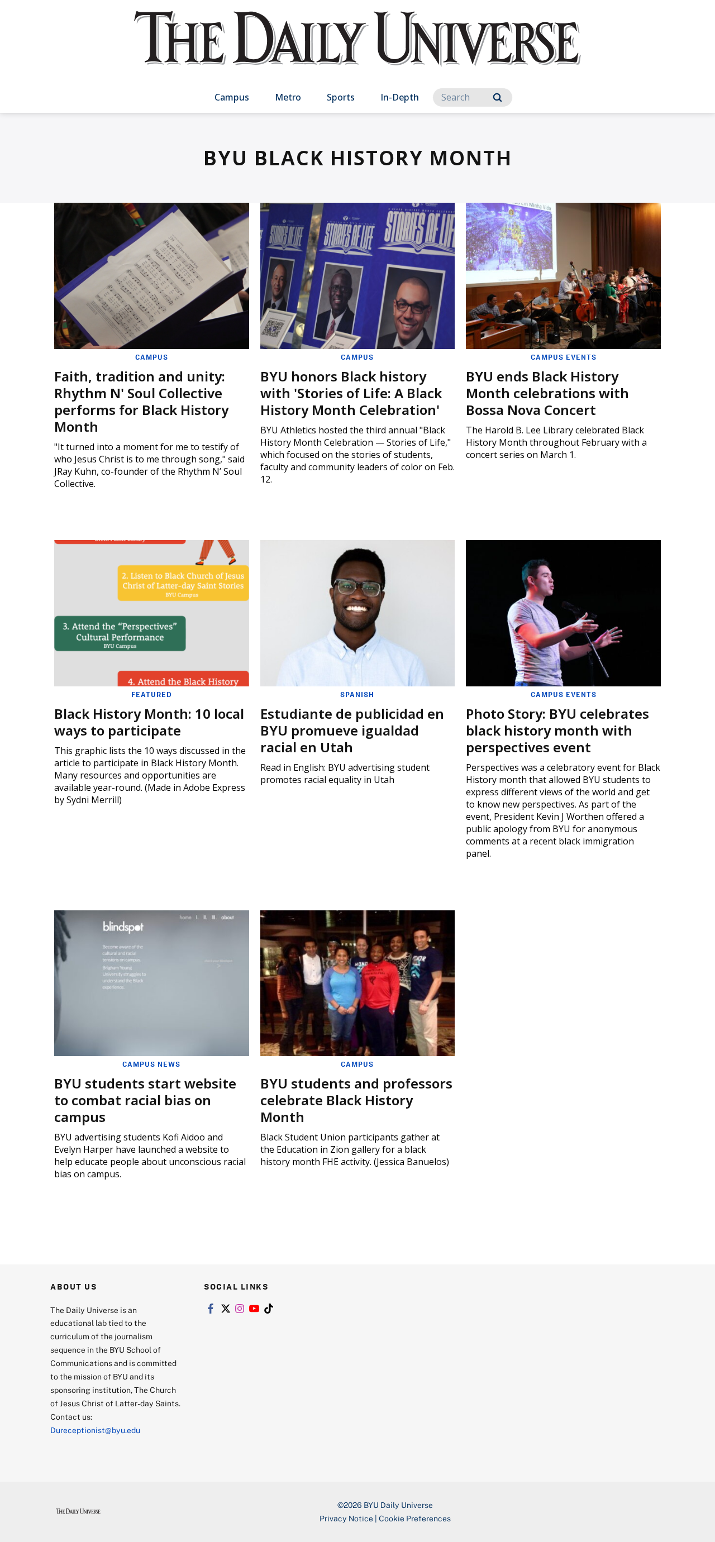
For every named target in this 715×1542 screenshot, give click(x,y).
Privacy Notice (346, 1518)
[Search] (497, 97)
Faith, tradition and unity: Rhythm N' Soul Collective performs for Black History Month (141, 401)
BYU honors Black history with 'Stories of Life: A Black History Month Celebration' (351, 393)
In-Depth (399, 97)
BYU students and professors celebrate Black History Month (356, 1100)
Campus (231, 97)
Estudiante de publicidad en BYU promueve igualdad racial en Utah (352, 730)
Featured (151, 694)
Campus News (151, 1064)
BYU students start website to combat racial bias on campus (145, 1100)
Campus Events (564, 357)
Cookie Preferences (415, 1518)
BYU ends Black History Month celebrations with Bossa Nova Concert (547, 393)
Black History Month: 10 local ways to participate (149, 721)
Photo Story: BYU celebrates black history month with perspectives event (557, 730)
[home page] (357, 50)
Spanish (357, 694)
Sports (341, 97)
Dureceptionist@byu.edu (95, 1430)
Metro (288, 97)
